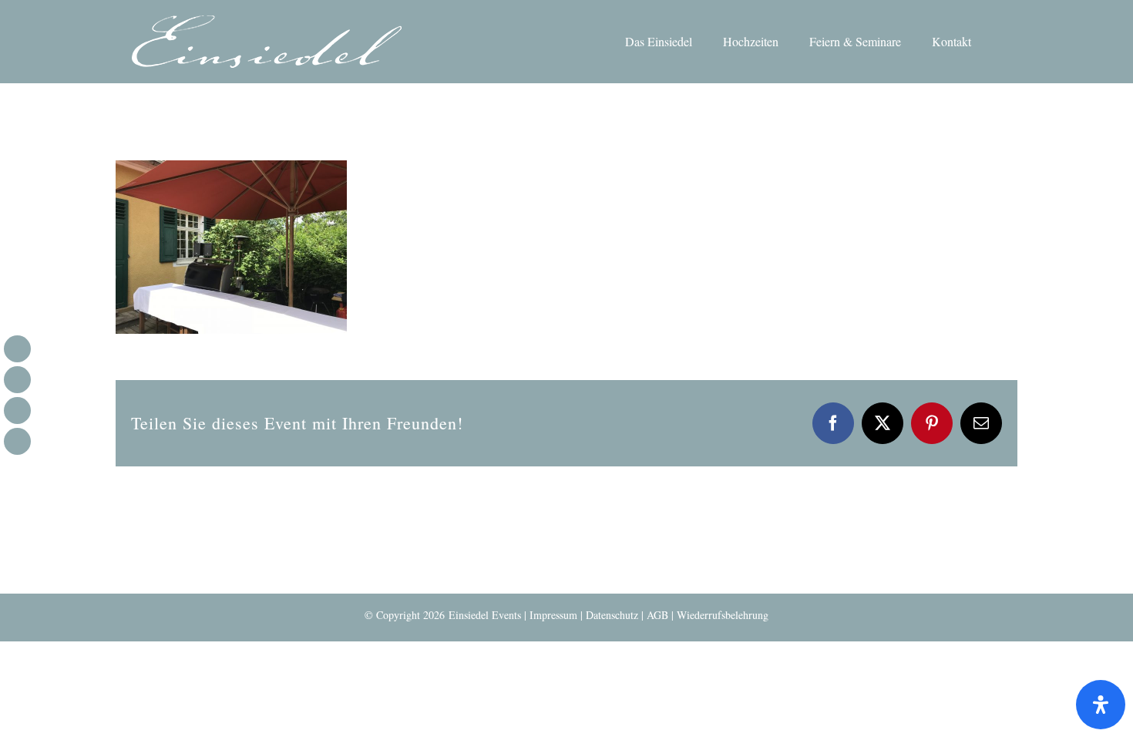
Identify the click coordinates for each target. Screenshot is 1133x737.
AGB (657, 614)
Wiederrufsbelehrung (722, 614)
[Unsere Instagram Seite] (17, 379)
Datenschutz (612, 614)
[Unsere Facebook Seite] (17, 348)
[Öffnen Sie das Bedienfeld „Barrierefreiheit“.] (1100, 704)
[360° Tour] (17, 441)
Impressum (553, 614)
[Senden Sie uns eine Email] (17, 410)
